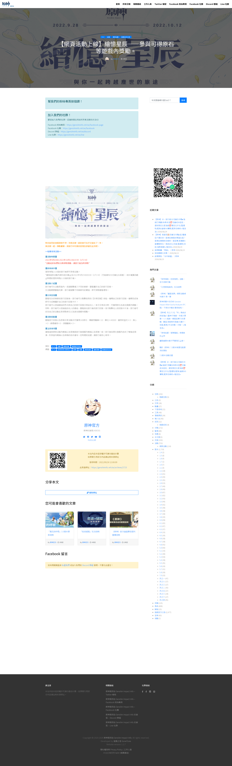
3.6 (161, 511)
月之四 (162, 600)
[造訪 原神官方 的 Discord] (100, 436)
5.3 (161, 557)
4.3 (161, 529)
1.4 (161, 452)
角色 (156, 606)
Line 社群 (225, 4)
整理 (156, 431)
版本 (156, 449)
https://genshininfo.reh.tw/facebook (78, 128)
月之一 (162, 578)
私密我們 (66, 565)
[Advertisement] (91, 162)
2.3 (161, 474)
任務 (156, 394)
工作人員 (148, 4)
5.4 (161, 560)
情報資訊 (158, 415)
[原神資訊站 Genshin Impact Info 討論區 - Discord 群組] (150, 691)
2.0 (161, 464)
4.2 (161, 526)
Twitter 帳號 (160, 4)
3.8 (161, 517)
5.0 (161, 547)
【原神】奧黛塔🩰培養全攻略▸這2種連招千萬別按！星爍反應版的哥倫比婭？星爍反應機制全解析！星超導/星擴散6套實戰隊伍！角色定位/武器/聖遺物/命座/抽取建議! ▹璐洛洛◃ (170, 240)
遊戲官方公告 (160, 612)
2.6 (161, 483)
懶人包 (157, 418)
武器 (156, 440)
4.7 (161, 541)
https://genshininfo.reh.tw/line (71, 134)
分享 (156, 403)
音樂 (156, 615)
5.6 (161, 566)
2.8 (161, 489)
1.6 (161, 458)
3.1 (161, 495)
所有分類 (126, 4)
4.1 (161, 523)
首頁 (118, 4)
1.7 (161, 461)
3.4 (161, 504)
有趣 (156, 434)
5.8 (161, 572)
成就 (156, 421)
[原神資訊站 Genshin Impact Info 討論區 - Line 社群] (168, 182)
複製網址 (93, 492)
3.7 (161, 514)
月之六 (162, 597)
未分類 (157, 437)
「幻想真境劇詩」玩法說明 (170, 287)
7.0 (161, 575)
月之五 (162, 590)
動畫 (156, 406)
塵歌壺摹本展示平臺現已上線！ (172, 340)
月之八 (162, 593)
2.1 (161, 467)
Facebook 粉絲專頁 (178, 4)
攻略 (156, 427)
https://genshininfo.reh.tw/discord (76, 131)
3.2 (161, 498)
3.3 (161, 501)
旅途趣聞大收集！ (162, 253)
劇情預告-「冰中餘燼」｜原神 (167, 256)
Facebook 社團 (196, 4)
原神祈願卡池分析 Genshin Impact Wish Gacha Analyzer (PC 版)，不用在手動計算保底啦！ (173, 304)
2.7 (161, 486)
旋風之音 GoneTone (122, 741)
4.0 (161, 520)
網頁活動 (163, 446)
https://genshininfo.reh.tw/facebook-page (85, 124)
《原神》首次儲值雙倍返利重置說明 (123, 533)
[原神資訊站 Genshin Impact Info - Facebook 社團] (146, 691)
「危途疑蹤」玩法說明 (89, 531)
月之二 (162, 587)
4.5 (161, 535)
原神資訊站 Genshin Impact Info (118, 737)
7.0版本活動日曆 (166, 355)
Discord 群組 (212, 4)
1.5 (161, 455)
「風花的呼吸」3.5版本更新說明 (59, 533)
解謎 (156, 609)
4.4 (161, 532)
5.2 (161, 554)
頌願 (156, 618)
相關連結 (137, 4)
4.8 (161, 544)
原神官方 (116, 59)
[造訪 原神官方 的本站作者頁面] (107, 59)
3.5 (161, 507)
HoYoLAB (92, 440)
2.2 (161, 471)
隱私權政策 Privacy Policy (111, 749)
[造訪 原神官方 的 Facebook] (88, 436)
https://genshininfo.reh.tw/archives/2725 (109, 467)
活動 (156, 443)
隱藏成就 (163, 424)
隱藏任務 (163, 397)
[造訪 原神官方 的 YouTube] (96, 436)
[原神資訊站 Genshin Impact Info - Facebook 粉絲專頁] (143, 691)
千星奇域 (158, 409)
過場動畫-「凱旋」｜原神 (165, 250)
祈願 (156, 603)
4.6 (161, 538)
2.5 (161, 480)
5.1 (161, 550)
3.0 (161, 492)
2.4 (161, 477)
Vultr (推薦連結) (122, 752)
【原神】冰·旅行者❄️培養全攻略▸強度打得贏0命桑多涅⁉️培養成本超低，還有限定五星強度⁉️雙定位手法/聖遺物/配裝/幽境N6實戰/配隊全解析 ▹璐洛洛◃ (170, 225)
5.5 (161, 563)
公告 (156, 400)
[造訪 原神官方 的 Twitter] (92, 436)
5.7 (161, 569)
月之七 (162, 581)
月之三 (162, 584)
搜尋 (183, 100)
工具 (156, 412)
